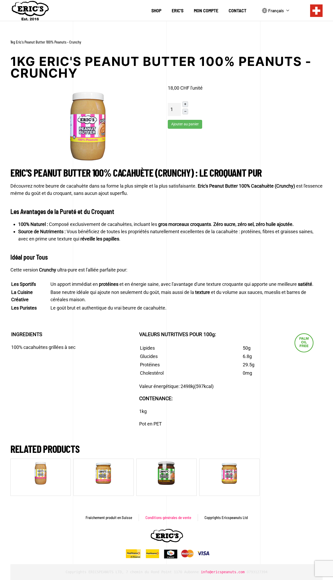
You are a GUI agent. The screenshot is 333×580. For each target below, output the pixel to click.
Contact (237, 10)
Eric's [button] (177, 10)
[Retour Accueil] (29, 10)
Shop (156, 10)
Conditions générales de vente (168, 517)
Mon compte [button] (206, 10)
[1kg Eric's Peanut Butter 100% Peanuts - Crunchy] (88, 125)
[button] (276, 10)
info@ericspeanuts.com (223, 572)
